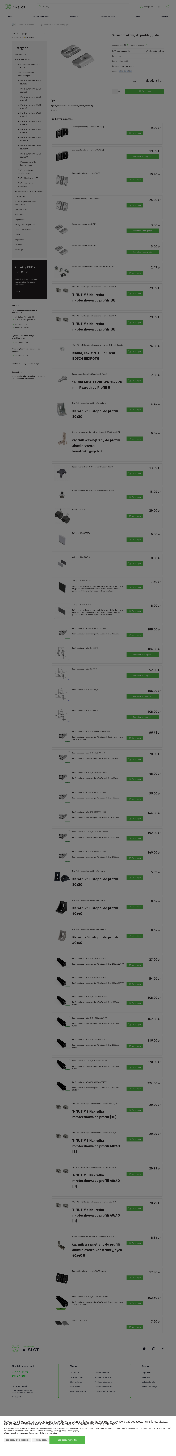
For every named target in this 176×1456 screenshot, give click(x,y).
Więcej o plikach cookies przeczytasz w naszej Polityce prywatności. (30, 1432)
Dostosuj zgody (40, 1439)
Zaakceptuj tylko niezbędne (17, 1439)
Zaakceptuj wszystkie (67, 1439)
